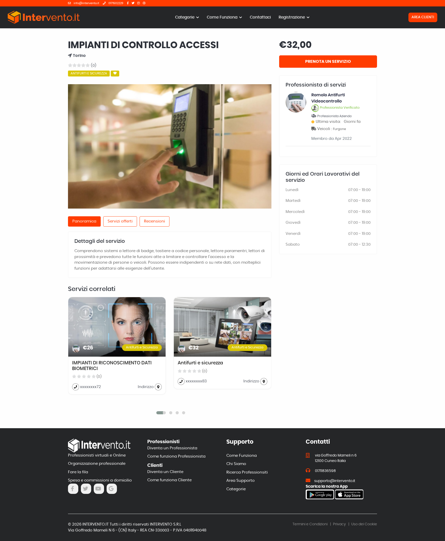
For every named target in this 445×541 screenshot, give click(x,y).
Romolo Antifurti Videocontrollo (335, 101)
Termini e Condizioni (310, 524)
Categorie (185, 17)
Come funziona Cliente (169, 480)
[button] (157, 412)
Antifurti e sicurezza (200, 363)
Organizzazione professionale (96, 464)
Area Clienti (423, 17)
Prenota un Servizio (328, 61)
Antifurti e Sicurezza (89, 73)
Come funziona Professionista (176, 456)
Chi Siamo (236, 464)
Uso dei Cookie (364, 524)
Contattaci (260, 17)
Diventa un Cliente (165, 472)
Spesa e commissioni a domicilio (100, 480)
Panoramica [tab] (84, 221)
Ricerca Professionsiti (247, 472)
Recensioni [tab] (154, 221)
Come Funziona (222, 17)
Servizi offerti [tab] (120, 221)
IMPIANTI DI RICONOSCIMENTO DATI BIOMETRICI (112, 366)
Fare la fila (78, 472)
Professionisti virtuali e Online (97, 455)
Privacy (339, 524)
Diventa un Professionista (172, 448)
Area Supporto (240, 481)
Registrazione (292, 17)
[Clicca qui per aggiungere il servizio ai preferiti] (115, 74)
